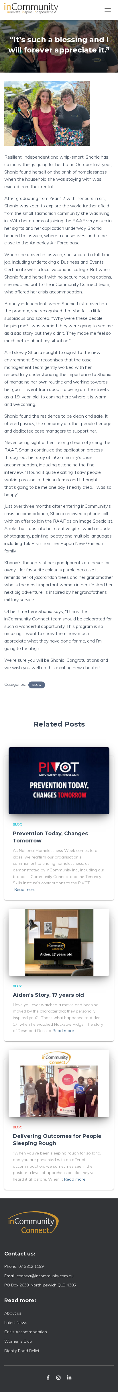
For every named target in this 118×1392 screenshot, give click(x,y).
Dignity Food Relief (21, 1350)
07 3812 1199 (31, 1266)
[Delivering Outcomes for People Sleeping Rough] (59, 1083)
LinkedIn (69, 1378)
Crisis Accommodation (25, 1331)
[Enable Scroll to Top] (106, 1380)
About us (12, 1313)
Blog (36, 685)
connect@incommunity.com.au (45, 1275)
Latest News (15, 1322)
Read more (25, 889)
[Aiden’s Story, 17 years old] (59, 941)
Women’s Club (18, 1341)
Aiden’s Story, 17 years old (48, 995)
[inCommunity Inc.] (33, 10)
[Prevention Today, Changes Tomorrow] (59, 780)
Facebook (48, 1378)
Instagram (58, 1378)
